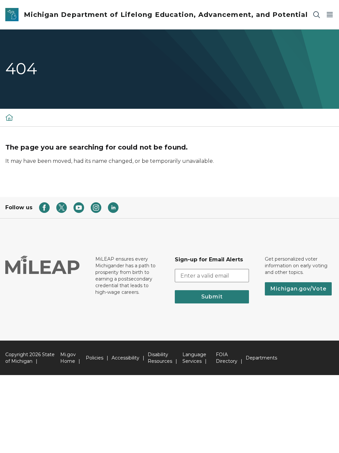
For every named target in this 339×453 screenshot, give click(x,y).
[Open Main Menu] (330, 15)
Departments (261, 358)
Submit (212, 296)
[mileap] (9, 117)
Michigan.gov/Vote (298, 289)
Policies (94, 358)
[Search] (316, 15)
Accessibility (125, 358)
